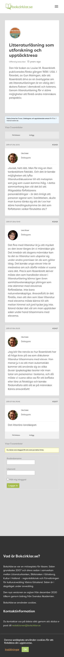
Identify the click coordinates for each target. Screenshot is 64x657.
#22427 (55, 328)
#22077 (55, 402)
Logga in (13, 485)
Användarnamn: (14, 458)
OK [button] (25, 649)
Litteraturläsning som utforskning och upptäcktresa (31, 50)
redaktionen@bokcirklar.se (26, 625)
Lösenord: (11, 469)
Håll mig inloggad (17, 479)
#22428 (55, 222)
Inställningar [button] (12, 649)
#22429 (55, 145)
